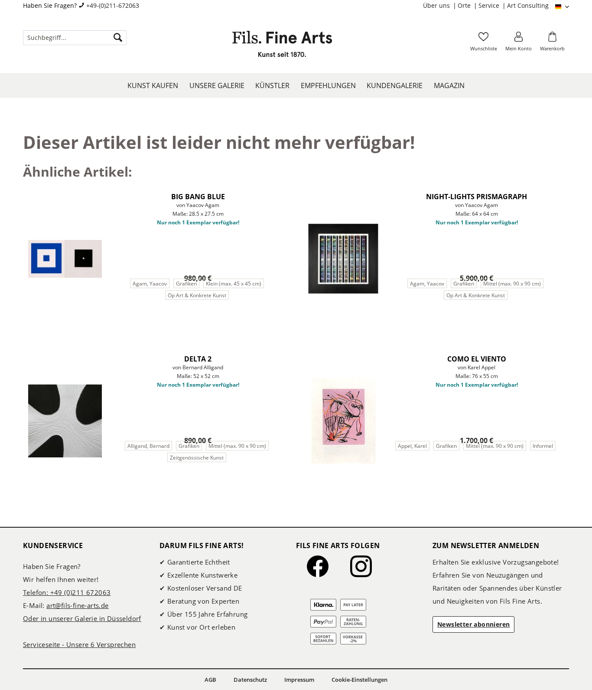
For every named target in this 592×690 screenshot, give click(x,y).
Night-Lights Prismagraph (476, 196)
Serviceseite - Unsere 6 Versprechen (79, 644)
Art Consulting (528, 5)
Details (153, 316)
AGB (210, 679)
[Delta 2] (65, 421)
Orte (465, 5)
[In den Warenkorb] (242, 316)
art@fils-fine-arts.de (77, 605)
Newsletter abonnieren (473, 624)
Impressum (299, 679)
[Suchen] (118, 37)
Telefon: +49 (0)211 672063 (67, 592)
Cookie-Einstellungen (359, 679)
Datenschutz (250, 679)
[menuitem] (440, 6)
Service (489, 5)
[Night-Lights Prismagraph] (343, 258)
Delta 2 (197, 359)
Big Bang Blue (198, 196)
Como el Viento (476, 359)
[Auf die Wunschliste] (281, 194)
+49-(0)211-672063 (112, 5)
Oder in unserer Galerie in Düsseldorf (82, 618)
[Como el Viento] (343, 421)
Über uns (437, 5)
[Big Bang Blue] (65, 258)
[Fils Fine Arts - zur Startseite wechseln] (282, 46)
